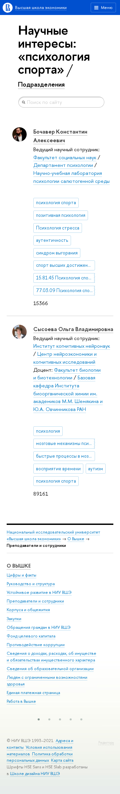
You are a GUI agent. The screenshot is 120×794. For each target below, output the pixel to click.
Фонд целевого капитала (31, 636)
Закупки (14, 618)
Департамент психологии (63, 165)
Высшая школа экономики (41, 7)
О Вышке (75, 539)
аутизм (95, 469)
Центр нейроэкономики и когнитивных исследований (65, 357)
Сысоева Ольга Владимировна (73, 329)
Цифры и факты (21, 575)
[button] (38, 719)
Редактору (106, 742)
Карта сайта (62, 760)
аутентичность (52, 240)
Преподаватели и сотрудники (35, 601)
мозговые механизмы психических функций (65, 443)
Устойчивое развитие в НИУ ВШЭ (39, 592)
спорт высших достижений (64, 265)
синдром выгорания (57, 253)
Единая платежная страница (33, 692)
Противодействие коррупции (36, 644)
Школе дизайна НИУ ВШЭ (35, 773)
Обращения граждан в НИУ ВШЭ (39, 627)
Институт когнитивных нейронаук (71, 345)
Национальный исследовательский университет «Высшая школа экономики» (53, 535)
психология (48, 431)
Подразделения (41, 84)
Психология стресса (57, 228)
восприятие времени (58, 469)
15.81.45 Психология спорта (65, 278)
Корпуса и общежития (28, 609)
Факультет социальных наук (64, 157)
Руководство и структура (31, 584)
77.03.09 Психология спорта (65, 290)
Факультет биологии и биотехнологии (67, 373)
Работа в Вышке (21, 701)
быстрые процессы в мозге (64, 456)
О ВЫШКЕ (19, 565)
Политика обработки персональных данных (40, 757)
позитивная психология (60, 215)
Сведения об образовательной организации (50, 668)
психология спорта (56, 202)
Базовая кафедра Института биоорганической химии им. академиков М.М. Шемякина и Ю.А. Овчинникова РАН (68, 393)
